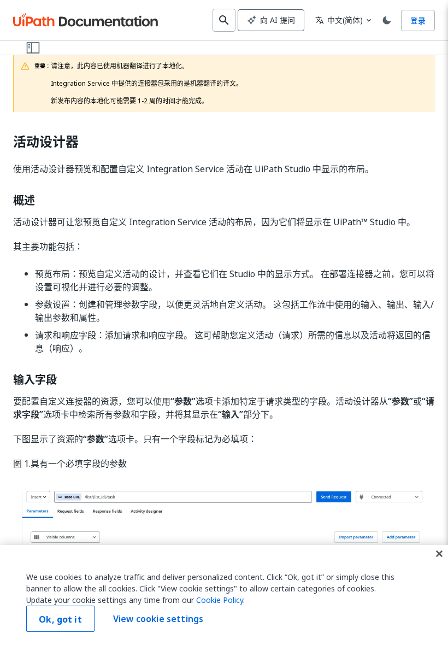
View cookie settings (158, 618)
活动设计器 (46, 141)
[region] (224, 595)
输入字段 (35, 380)
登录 (418, 20)
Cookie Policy (219, 600)
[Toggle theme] (386, 20)
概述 (24, 200)
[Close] (439, 553)
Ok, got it (60, 619)
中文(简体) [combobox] (339, 20)
